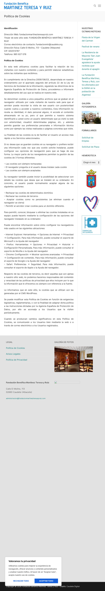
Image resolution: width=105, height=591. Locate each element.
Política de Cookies (15, 348)
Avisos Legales (13, 354)
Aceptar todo (46, 581)
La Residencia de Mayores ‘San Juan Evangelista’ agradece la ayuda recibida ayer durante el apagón (91, 60)
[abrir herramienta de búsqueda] (95, 6)
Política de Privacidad (16, 359)
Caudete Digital (73, 586)
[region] (33, 571)
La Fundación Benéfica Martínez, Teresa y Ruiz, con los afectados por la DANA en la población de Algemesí (91, 85)
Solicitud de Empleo (87, 139)
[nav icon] (99, 5)
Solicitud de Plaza (90, 146)
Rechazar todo (21, 581)
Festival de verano (90, 46)
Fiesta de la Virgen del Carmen (91, 39)
